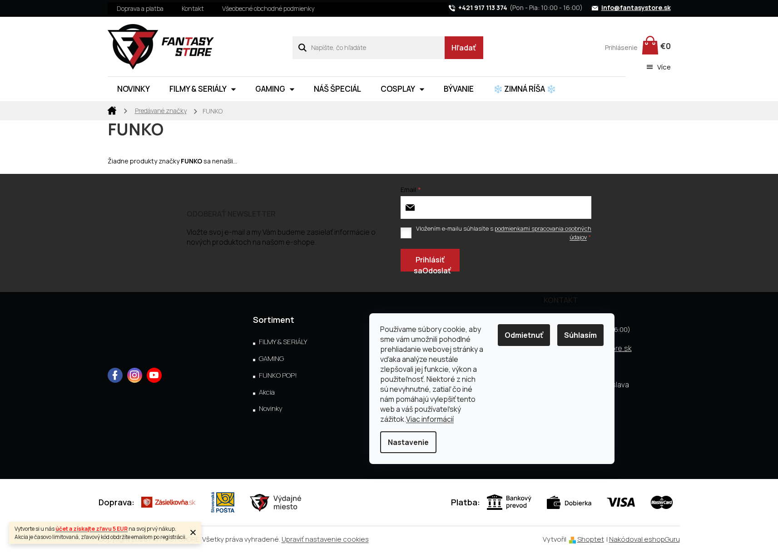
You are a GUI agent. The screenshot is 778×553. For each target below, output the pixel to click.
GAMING (271, 358)
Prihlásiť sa (429, 263)
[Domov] (112, 109)
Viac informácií (430, 419)
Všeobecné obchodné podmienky (268, 8)
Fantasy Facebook (115, 375)
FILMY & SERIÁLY (283, 341)
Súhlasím (580, 335)
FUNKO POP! (278, 375)
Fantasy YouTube (154, 375)
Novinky (270, 408)
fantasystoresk (134, 375)
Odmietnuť (524, 335)
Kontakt (193, 8)
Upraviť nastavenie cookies (325, 539)
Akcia (267, 392)
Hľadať (463, 48)
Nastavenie (408, 442)
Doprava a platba (140, 8)
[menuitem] (133, 89)
